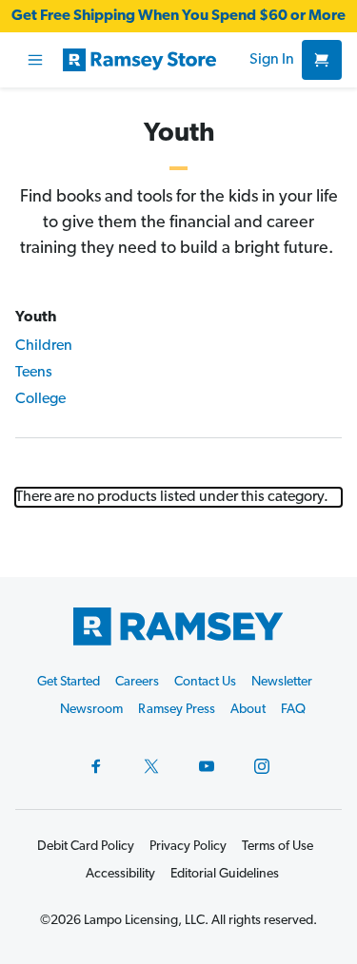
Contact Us (205, 682)
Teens (33, 372)
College (40, 399)
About (248, 710)
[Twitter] (151, 766)
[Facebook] (96, 766)
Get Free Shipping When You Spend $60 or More (178, 16)
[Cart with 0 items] (322, 60)
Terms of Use (277, 846)
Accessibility (120, 874)
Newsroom (91, 710)
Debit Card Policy (85, 846)
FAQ (293, 710)
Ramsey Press (176, 710)
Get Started (68, 682)
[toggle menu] (35, 60)
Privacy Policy (188, 846)
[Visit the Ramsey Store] (152, 59)
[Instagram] (262, 766)
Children (43, 346)
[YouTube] (207, 766)
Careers (137, 682)
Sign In (271, 59)
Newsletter (281, 682)
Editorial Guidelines (224, 874)
